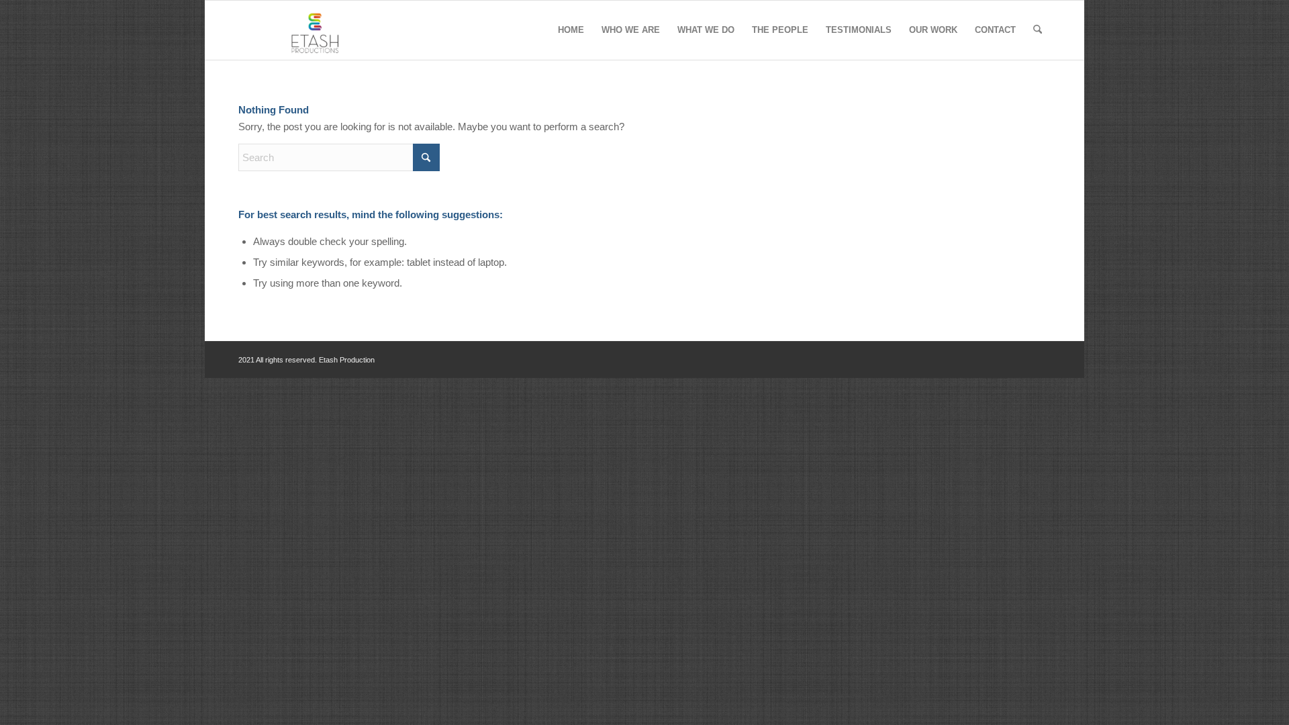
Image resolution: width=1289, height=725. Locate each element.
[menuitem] (571, 30)
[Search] (1037, 30)
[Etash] (316, 30)
